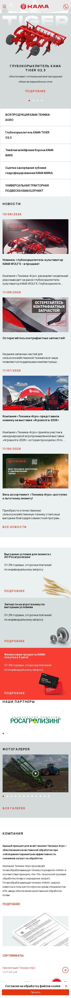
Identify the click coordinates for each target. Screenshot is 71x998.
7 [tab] (28, 796)
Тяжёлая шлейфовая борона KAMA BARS (29, 152)
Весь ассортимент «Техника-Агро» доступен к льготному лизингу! (35, 496)
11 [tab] (44, 796)
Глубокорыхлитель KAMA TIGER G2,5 (27, 134)
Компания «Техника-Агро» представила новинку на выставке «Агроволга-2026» (31, 418)
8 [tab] (32, 796)
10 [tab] (40, 796)
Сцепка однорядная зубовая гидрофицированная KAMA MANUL (29, 170)
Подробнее (35, 91)
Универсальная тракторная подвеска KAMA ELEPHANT (27, 188)
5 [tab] (20, 796)
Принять (35, 992)
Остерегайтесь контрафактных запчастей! (34, 338)
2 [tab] (33, 100)
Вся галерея (14, 808)
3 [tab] (37, 100)
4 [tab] (41, 100)
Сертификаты (13, 955)
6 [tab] (24, 796)
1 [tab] (29, 100)
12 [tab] (48, 796)
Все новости (15, 526)
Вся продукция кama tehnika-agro (27, 117)
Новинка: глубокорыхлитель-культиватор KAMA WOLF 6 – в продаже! (33, 262)
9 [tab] (36, 796)
